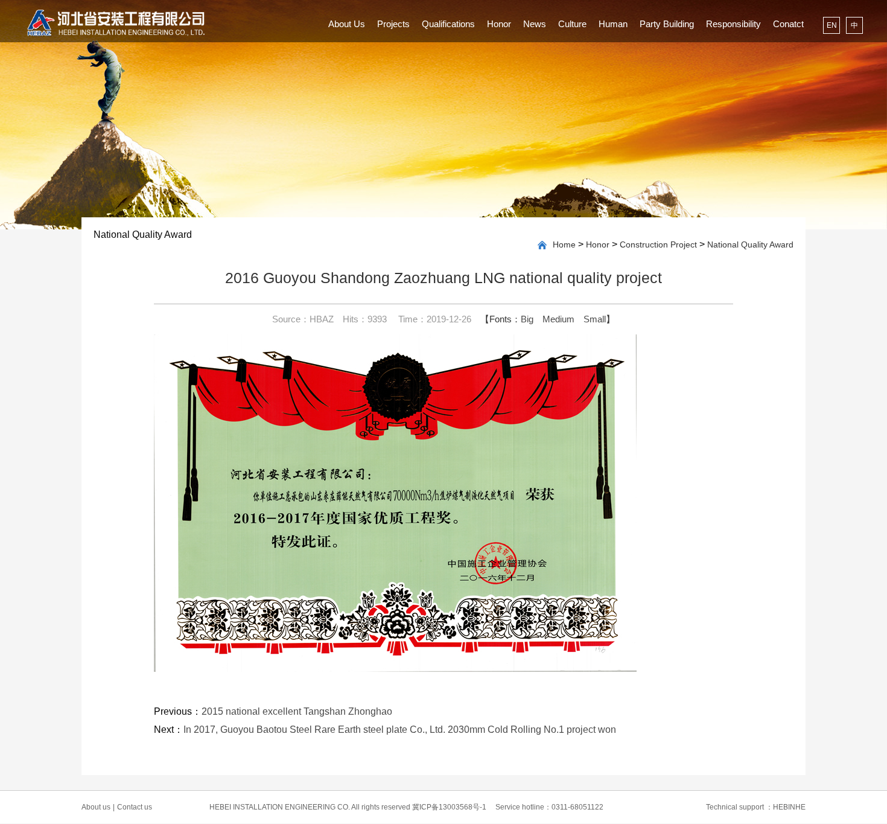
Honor (499, 24)
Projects (393, 24)
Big (527, 319)
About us (98, 807)
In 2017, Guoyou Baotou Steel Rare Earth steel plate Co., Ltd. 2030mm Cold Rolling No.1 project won (399, 729)
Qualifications (448, 24)
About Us (346, 24)
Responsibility (733, 24)
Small (594, 319)
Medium (558, 319)
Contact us (134, 807)
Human (613, 24)
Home (564, 244)
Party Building (667, 24)
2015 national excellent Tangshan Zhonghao (297, 711)
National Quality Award (750, 244)
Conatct (788, 24)
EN (832, 25)
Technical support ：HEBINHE (756, 807)
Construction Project (658, 244)
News (534, 24)
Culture (572, 24)
